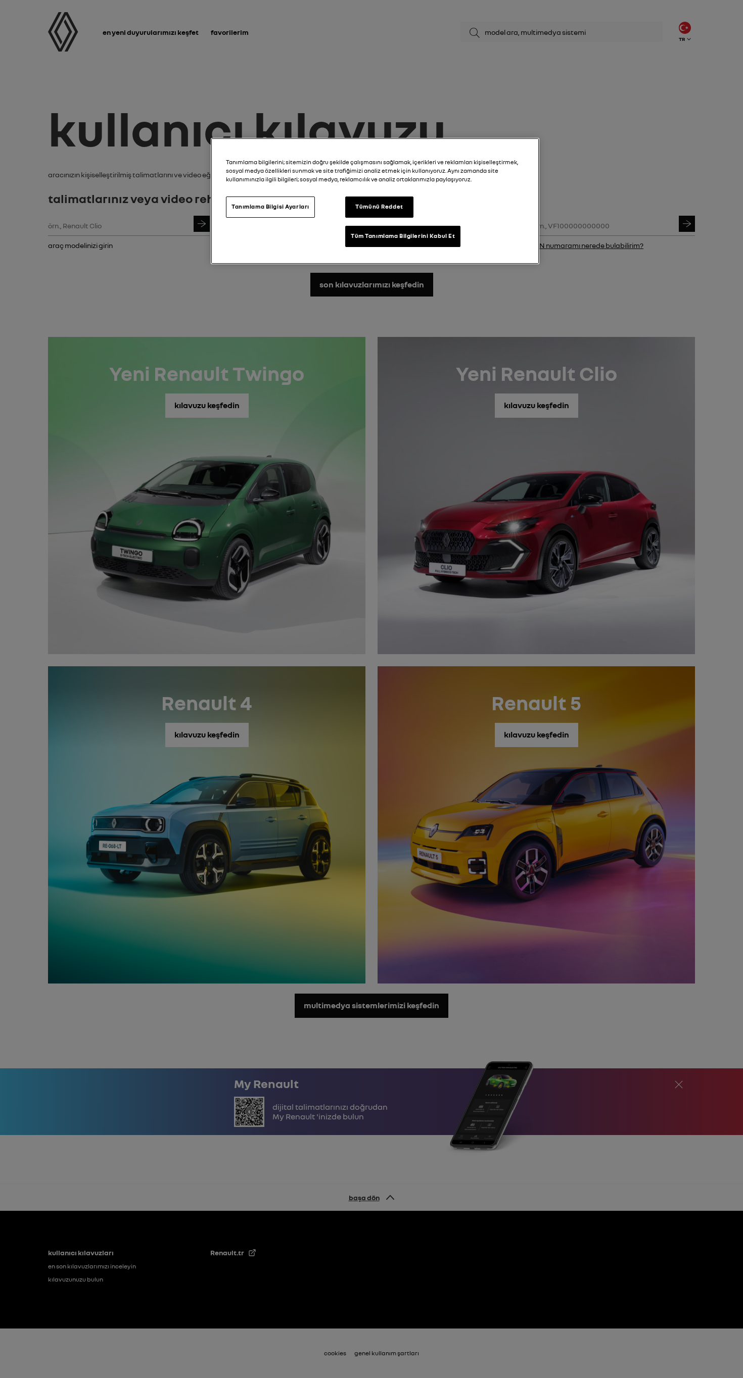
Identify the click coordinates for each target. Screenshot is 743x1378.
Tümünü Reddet (379, 206)
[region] (375, 201)
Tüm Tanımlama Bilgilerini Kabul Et (403, 235)
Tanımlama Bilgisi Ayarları (270, 206)
